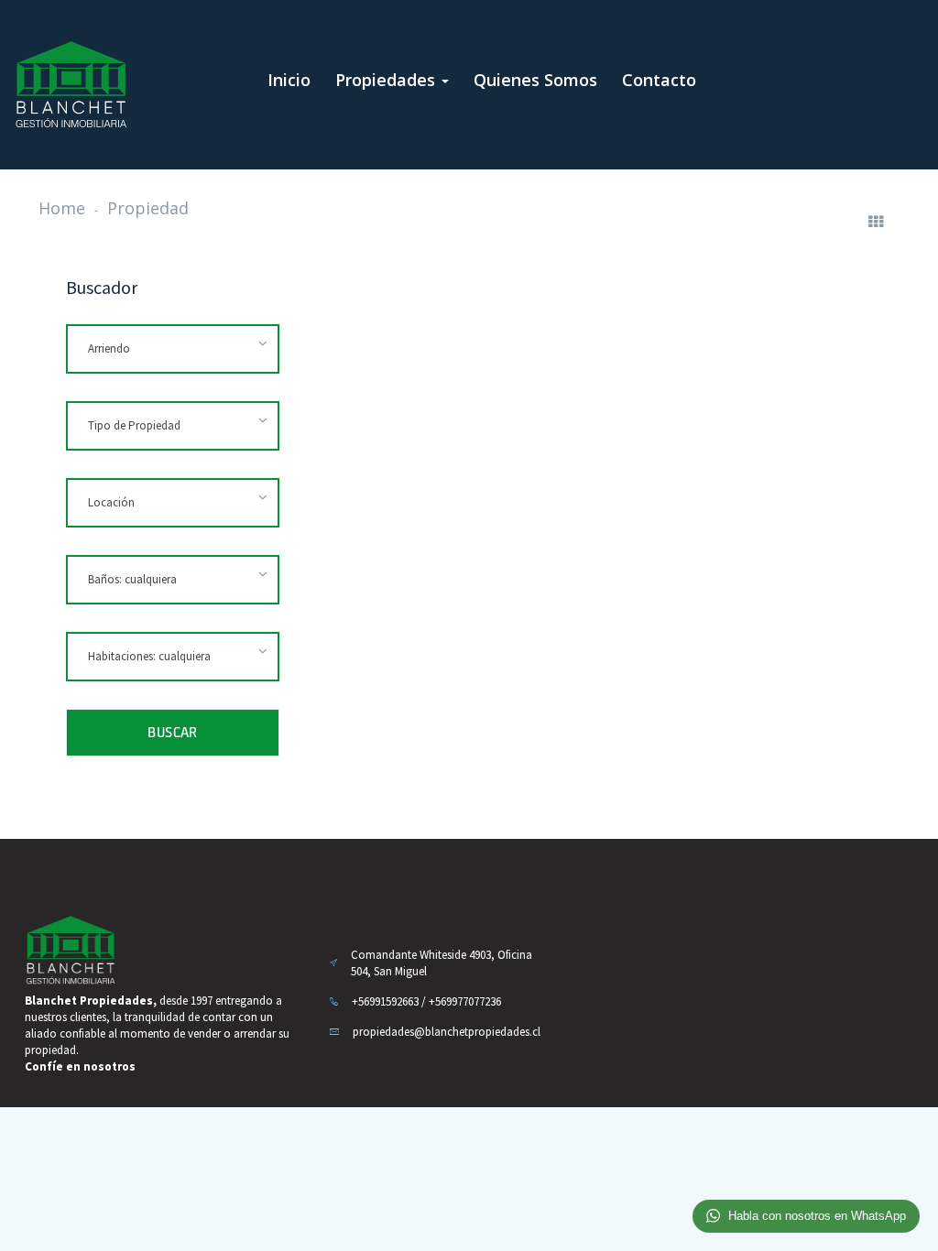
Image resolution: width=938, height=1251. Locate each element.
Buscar (172, 732)
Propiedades (387, 80)
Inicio (289, 80)
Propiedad (148, 208)
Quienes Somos (535, 80)
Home (61, 208)
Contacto (659, 80)
